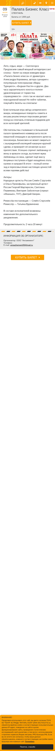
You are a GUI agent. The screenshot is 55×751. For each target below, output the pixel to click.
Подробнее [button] (29, 742)
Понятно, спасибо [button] (27, 747)
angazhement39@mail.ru (21, 245)
